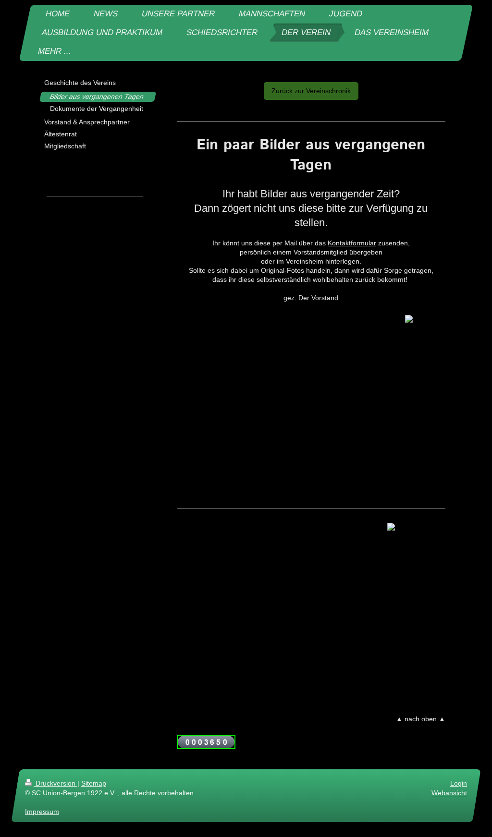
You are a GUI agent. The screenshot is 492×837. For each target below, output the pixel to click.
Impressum (42, 811)
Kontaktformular (352, 243)
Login (458, 783)
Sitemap (93, 783)
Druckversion (55, 783)
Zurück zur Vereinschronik (311, 91)
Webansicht (449, 793)
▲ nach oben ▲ (420, 719)
